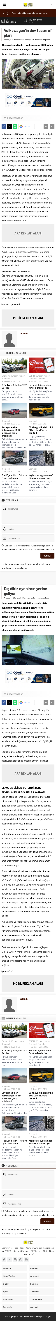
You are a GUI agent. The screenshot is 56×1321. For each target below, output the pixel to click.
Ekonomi (6, 376)
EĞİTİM (32, 376)
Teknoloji (42, 378)
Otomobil (17, 39)
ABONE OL (29, 126)
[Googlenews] (26, 1259)
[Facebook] (4, 1259)
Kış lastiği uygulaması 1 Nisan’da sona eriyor (41, 476)
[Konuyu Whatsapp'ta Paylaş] (15, 126)
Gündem (14, 376)
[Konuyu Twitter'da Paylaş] (9, 126)
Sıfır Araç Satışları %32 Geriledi (14, 386)
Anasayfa (8, 39)
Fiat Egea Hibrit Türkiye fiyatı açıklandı (14, 476)
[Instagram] (15, 1259)
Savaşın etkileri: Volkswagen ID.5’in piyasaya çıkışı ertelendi (11, 431)
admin (24, 333)
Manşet (22, 376)
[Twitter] (9, 1259)
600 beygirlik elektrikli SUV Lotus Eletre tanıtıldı (41, 430)
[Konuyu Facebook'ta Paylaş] (4, 126)
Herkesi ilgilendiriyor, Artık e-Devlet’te (40, 386)
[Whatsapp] (20, 1259)
